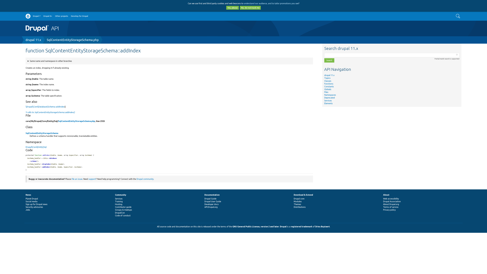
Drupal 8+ (47, 16)
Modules (298, 201)
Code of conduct (123, 215)
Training (119, 201)
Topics (327, 78)
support (92, 179)
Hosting (118, 204)
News (28, 195)
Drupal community (145, 179)
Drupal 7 (36, 16)
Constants (329, 86)
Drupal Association (392, 201)
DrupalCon (120, 213)
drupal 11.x (33, 40)
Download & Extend (303, 195)
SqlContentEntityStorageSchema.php (73, 40)
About (386, 195)
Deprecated (329, 98)
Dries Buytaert (322, 226)
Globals (327, 89)
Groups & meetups (123, 210)
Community (120, 195)
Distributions (300, 207)
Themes (297, 204)
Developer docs (211, 204)
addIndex (46, 167)
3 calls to (50, 112)
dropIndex (46, 164)
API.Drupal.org (211, 207)
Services (328, 100)
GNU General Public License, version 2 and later (255, 226)
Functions (328, 84)
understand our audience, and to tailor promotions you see (271, 3)
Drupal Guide (210, 199)
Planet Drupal (32, 199)
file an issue (77, 179)
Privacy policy (389, 210)
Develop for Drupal (79, 16)
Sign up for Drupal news (36, 204)
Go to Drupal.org (28, 16)
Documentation (212, 195)
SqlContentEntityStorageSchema (42, 133)
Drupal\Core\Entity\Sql (36, 147)
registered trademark (301, 226)
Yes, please (233, 8)
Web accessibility (391, 199)
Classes (327, 81)
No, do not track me (250, 8)
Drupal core (299, 199)
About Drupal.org (391, 204)
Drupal (283, 226)
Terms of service (390, 207)
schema (33, 161)
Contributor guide (123, 207)
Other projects (61, 16)
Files (326, 92)
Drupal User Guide (212, 201)
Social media (31, 201)
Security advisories (34, 207)
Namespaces (330, 95)
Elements (328, 103)
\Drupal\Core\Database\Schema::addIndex (45, 107)
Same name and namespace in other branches (51, 61)
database (53, 158)
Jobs (28, 210)
